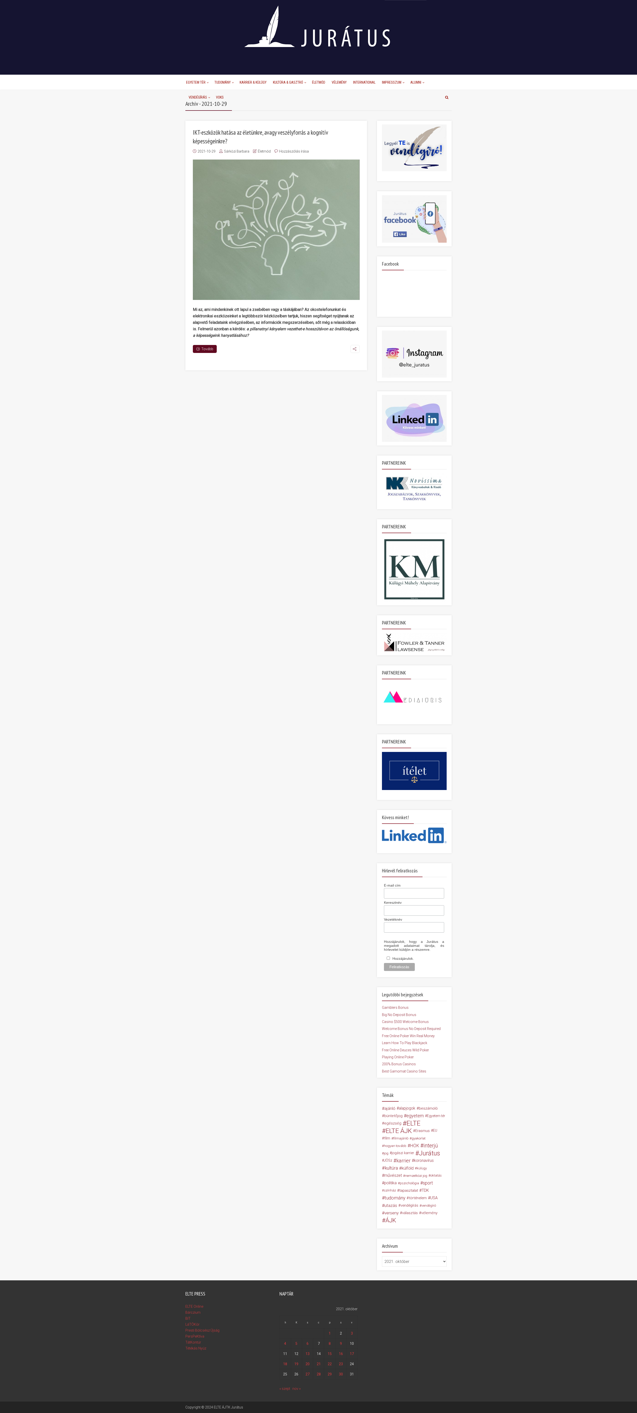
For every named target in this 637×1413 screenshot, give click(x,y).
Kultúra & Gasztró (288, 82)
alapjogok (407, 1108)
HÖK (414, 1145)
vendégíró (429, 1205)
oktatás (436, 1175)
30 (341, 1374)
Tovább (207, 349)
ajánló (389, 1108)
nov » (296, 1389)
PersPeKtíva (194, 1336)
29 (330, 1374)
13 (308, 1354)
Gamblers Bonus (395, 1008)
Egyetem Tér (196, 82)
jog (386, 1153)
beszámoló (428, 1108)
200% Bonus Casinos (399, 1064)
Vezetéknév (393, 919)
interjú (431, 1146)
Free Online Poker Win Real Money (408, 1036)
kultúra (391, 1168)
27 (308, 1374)
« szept (284, 1389)
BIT (188, 1318)
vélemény (429, 1213)
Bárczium (193, 1312)
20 (308, 1364)
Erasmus (422, 1131)
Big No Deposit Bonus (399, 1015)
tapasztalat (408, 1190)
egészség (392, 1123)
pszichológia (409, 1183)
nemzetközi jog (416, 1176)
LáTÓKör (192, 1324)
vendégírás (409, 1205)
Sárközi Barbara (236, 151)
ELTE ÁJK (399, 1131)
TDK (425, 1190)
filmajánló (400, 1138)
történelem (418, 1198)
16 (341, 1354)
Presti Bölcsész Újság (202, 1330)
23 (341, 1364)
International (364, 82)
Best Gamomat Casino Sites (404, 1071)
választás (410, 1213)
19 (296, 1364)
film (387, 1138)
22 (330, 1364)
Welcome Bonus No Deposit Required (411, 1029)
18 (285, 1364)
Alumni (415, 82)
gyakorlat (418, 1138)
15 (330, 1354)
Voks (220, 97)
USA (434, 1197)
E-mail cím (392, 885)
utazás (390, 1205)
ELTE (414, 1123)
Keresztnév (393, 902)
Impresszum (391, 82)
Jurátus (429, 1153)
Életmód (318, 82)
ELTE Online (194, 1306)
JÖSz (388, 1160)
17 (352, 1354)
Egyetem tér (436, 1116)
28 (319, 1374)
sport (428, 1183)
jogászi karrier (403, 1153)
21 (319, 1364)
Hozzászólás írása (294, 151)
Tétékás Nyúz (195, 1348)
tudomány (395, 1198)
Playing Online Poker (398, 1057)
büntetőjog (393, 1116)
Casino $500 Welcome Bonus (405, 1022)
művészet (393, 1175)
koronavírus (424, 1160)
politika (390, 1183)
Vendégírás (198, 97)
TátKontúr (193, 1342)
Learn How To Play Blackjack (404, 1043)
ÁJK (390, 1220)
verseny (391, 1212)
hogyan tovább (395, 1146)
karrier (403, 1161)
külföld (408, 1168)
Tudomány (222, 82)
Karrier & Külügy (253, 82)
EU (435, 1131)
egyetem (415, 1115)
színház (390, 1190)
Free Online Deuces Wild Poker (405, 1050)
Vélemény (339, 82)
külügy (422, 1168)
